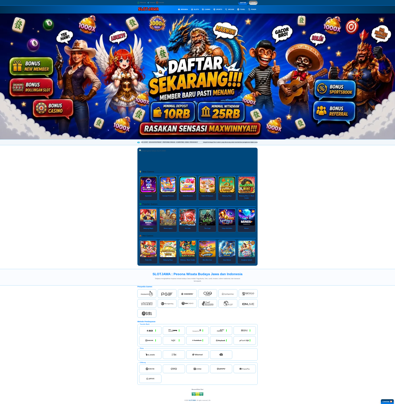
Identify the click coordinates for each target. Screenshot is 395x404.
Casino (207, 9)
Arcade (231, 9)
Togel (242, 9)
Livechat (161, 2)
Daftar (243, 3)
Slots (196, 9)
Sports (219, 9)
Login (253, 3)
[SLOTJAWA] (148, 9)
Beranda (184, 9)
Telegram (152, 2)
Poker (253, 9)
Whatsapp (143, 2)
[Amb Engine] (197, 394)
